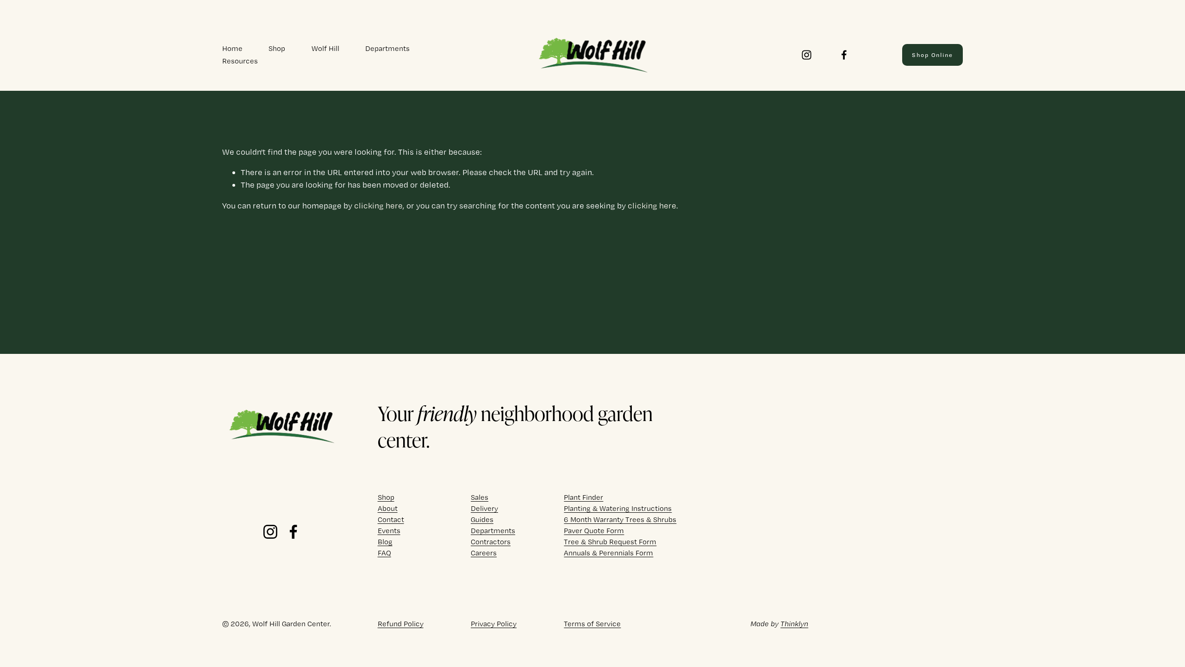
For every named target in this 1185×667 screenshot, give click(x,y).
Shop (276, 48)
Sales (479, 497)
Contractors (491, 541)
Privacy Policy (494, 623)
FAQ (384, 552)
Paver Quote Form (594, 530)
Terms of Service (592, 623)
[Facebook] (844, 55)
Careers (484, 552)
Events (389, 530)
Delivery (484, 508)
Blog (385, 541)
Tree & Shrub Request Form (610, 541)
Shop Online (932, 54)
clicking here (378, 205)
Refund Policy (401, 623)
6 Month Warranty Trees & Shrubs (620, 519)
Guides (482, 519)
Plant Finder (583, 497)
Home (232, 48)
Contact (391, 519)
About (388, 508)
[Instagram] (806, 55)
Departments (387, 48)
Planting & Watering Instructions (618, 508)
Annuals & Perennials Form (608, 552)
